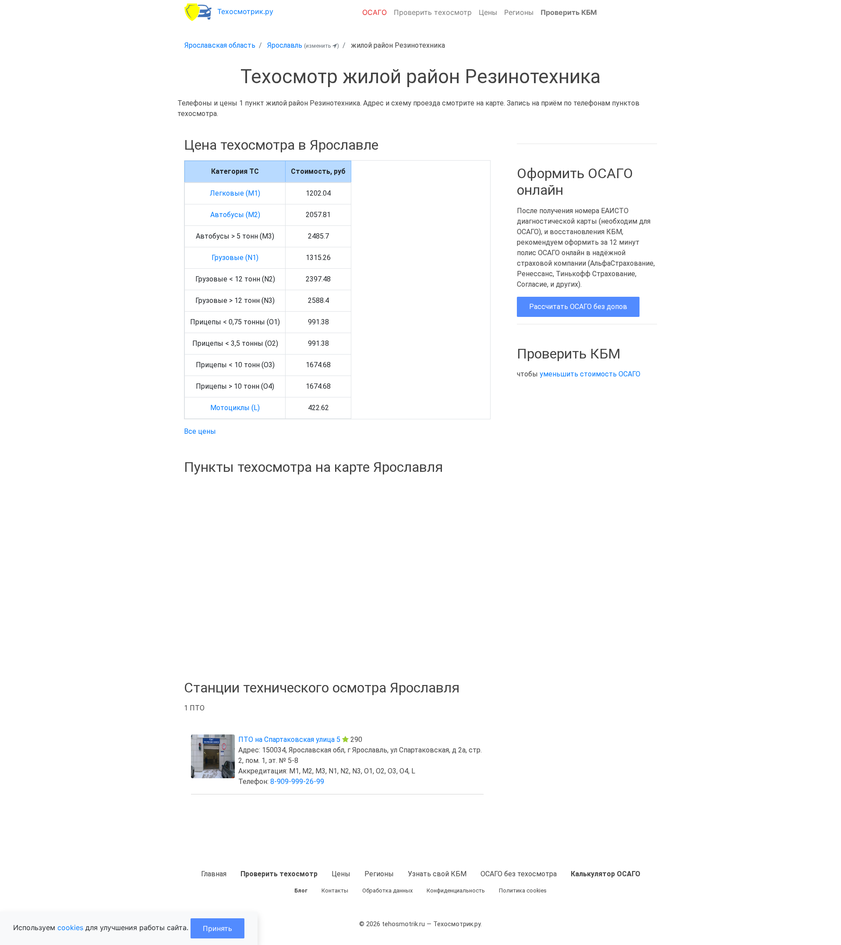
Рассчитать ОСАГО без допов (578, 306)
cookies (70, 927)
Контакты (335, 890)
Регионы (519, 12)
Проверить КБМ (569, 12)
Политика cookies (523, 890)
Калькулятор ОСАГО (605, 874)
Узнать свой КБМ (437, 874)
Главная (213, 874)
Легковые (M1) (235, 193)
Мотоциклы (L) (235, 408)
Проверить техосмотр (433, 12)
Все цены (200, 431)
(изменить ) (321, 45)
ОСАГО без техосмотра (519, 874)
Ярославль (284, 45)
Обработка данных (387, 890)
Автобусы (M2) (235, 215)
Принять (217, 928)
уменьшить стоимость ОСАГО (590, 374)
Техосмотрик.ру (245, 11)
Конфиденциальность (456, 890)
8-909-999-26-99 (297, 781)
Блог (300, 890)
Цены (488, 12)
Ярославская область (219, 45)
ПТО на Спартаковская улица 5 (289, 739)
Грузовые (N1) (235, 257)
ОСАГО (374, 12)
